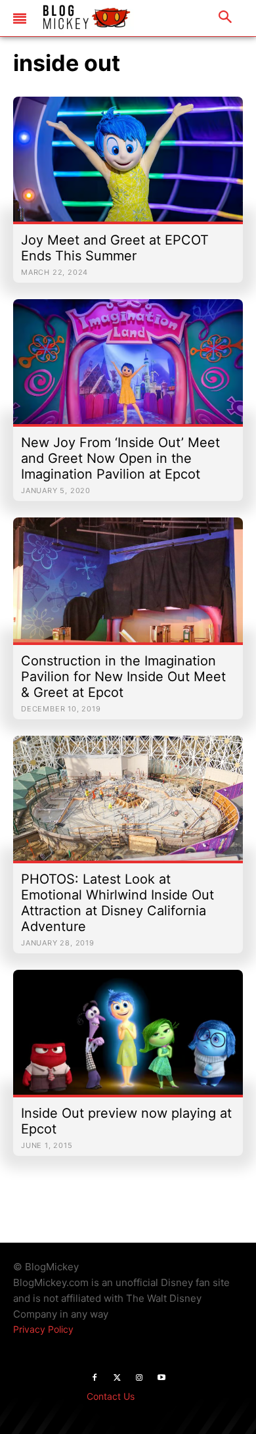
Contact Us (111, 1396)
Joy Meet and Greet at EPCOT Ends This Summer (115, 248)
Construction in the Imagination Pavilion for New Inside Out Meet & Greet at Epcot (123, 676)
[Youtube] (161, 1378)
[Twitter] (117, 1378)
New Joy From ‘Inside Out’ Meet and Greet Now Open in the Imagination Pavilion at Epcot (120, 458)
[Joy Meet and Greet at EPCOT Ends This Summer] (128, 166)
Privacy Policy (43, 1329)
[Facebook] (94, 1378)
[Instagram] (139, 1378)
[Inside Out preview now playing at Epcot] (128, 1039)
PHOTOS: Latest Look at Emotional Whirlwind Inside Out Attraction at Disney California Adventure (117, 902)
